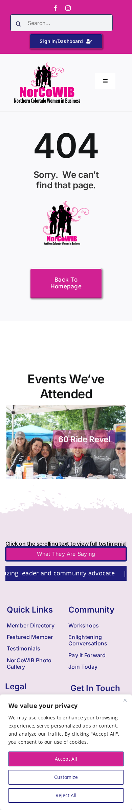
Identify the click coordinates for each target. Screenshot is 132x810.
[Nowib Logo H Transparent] (47, 65)
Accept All (66, 759)
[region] (66, 752)
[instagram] (68, 8)
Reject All (66, 795)
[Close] (125, 700)
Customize (66, 777)
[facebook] (55, 8)
